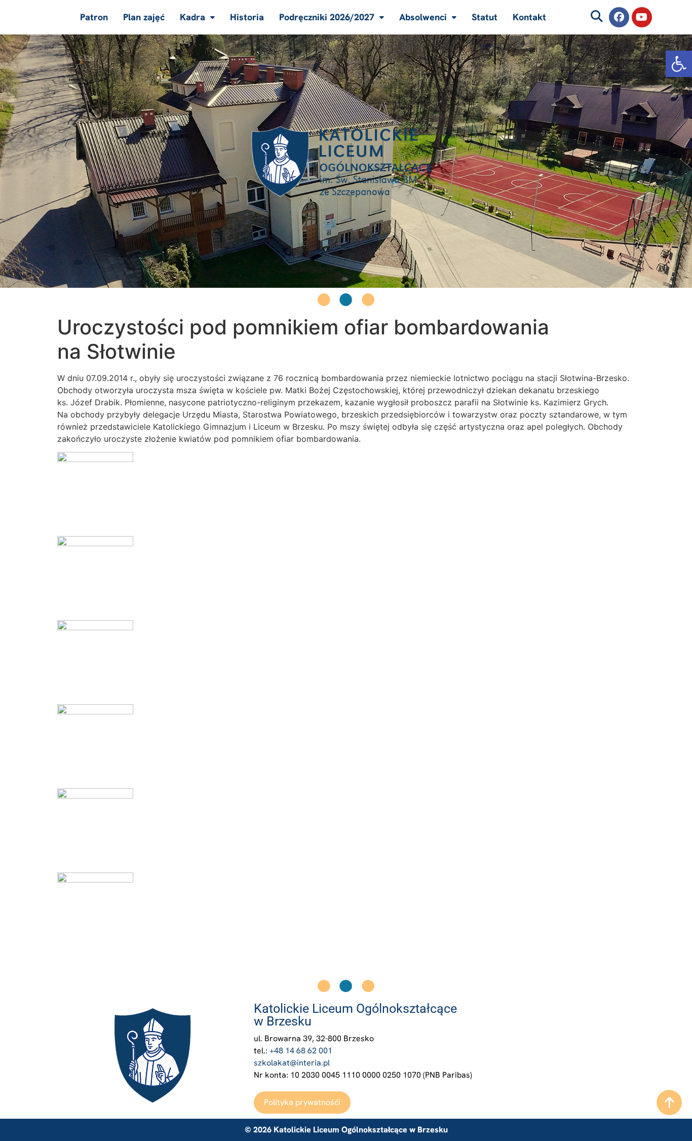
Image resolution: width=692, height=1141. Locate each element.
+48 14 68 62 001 (301, 1050)
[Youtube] (642, 17)
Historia (247, 17)
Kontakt (529, 17)
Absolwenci (423, 17)
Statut (484, 17)
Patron (94, 17)
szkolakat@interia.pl (292, 1062)
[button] (679, 64)
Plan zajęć (144, 17)
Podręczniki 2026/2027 (326, 17)
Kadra (192, 17)
